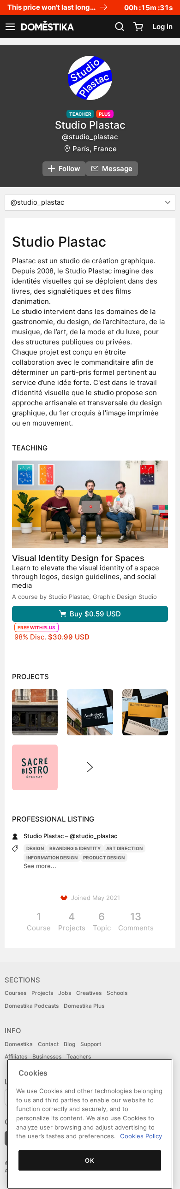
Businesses (46, 1056)
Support (90, 1044)
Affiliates (16, 1056)
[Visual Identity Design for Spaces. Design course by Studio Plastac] (90, 504)
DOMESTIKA (46, 26)
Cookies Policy (141, 1136)
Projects (42, 992)
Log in (163, 26)
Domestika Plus (84, 1005)
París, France (94, 148)
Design (35, 848)
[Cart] (138, 26)
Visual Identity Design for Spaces (78, 558)
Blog (69, 1044)
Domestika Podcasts (32, 1005)
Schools (117, 992)
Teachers (78, 1056)
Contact (48, 1044)
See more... (40, 866)
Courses (15, 992)
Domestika (19, 1044)
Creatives (89, 992)
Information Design (52, 857)
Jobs (64, 992)
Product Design (104, 857)
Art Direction (124, 848)
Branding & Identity (75, 848)
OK (89, 1160)
